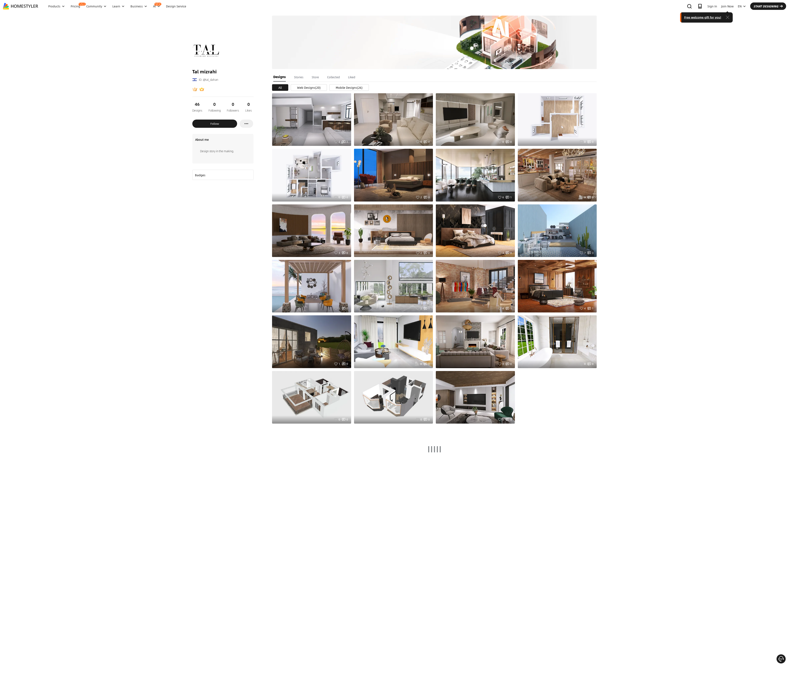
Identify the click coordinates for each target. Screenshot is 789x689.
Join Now (727, 6)
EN (740, 6)
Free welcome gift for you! (702, 17)
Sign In (712, 6)
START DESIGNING (765, 6)
